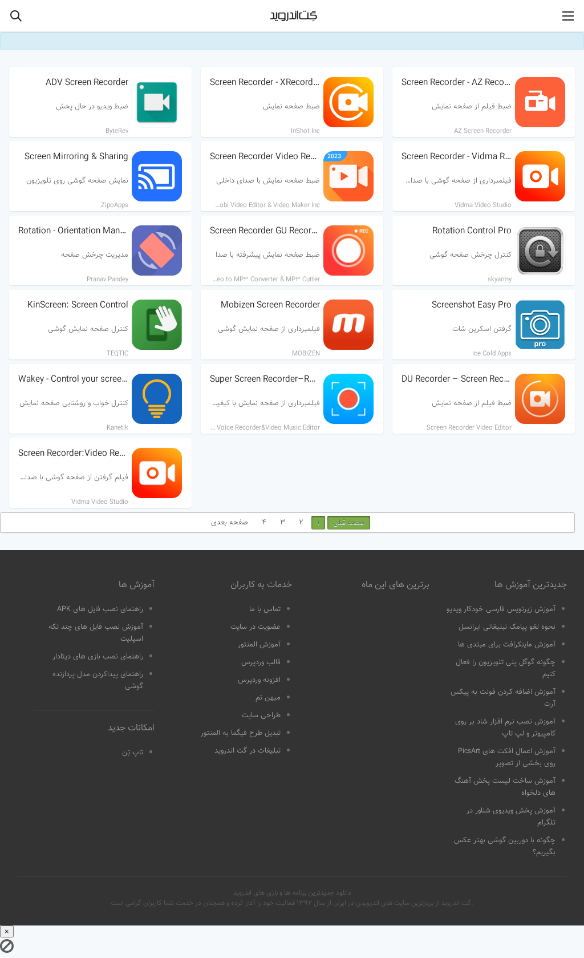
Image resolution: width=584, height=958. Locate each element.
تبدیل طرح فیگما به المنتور (241, 733)
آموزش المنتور (259, 644)
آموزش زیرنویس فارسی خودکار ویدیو (501, 609)
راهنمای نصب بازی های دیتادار (97, 656)
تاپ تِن (132, 752)
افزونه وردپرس (259, 680)
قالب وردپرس (261, 662)
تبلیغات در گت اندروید (247, 751)
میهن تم (268, 698)
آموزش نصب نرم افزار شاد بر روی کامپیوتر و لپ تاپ (505, 727)
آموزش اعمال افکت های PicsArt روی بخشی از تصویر (506, 757)
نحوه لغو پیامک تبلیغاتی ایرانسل (507, 627)
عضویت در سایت (255, 627)
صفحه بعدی (229, 522)
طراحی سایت (261, 715)
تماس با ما (265, 609)
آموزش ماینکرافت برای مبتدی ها (506, 644)
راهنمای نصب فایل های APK (100, 609)
